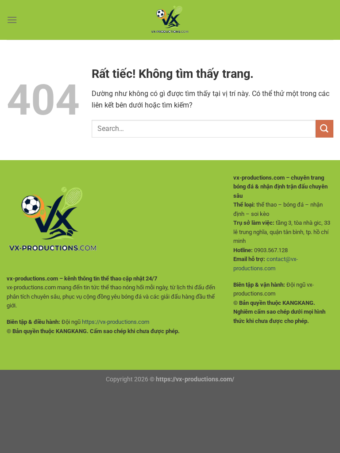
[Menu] (12, 20)
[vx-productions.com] (170, 20)
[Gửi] (324, 128)
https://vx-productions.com (115, 322)
